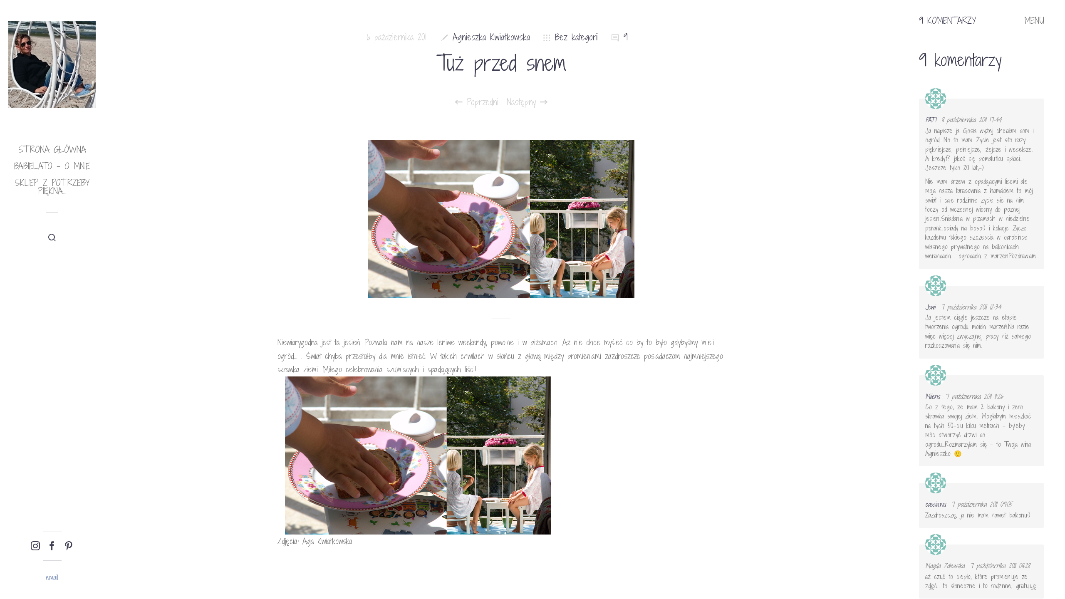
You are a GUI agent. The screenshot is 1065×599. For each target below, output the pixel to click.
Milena (932, 396)
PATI (930, 119)
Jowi (930, 307)
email (52, 577)
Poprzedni (480, 102)
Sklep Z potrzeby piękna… (52, 187)
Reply (1032, 106)
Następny (523, 102)
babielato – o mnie (52, 166)
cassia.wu (935, 504)
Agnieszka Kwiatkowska (491, 37)
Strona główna (52, 150)
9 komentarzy (947, 21)
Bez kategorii (577, 37)
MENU (1034, 21)
